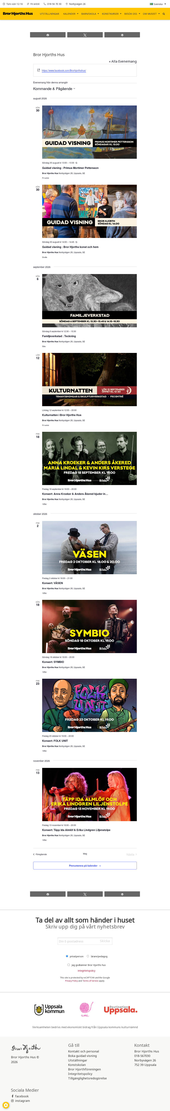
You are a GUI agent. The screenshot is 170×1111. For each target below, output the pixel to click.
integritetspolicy (86, 970)
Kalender (69, 13)
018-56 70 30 (54, 3)
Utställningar (49, 13)
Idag (85, 853)
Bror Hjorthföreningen (84, 1069)
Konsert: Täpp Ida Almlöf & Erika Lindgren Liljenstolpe (76, 830)
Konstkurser (110, 13)
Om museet (150, 13)
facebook (22, 1096)
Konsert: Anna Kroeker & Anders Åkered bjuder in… (75, 494)
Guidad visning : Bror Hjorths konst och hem (70, 247)
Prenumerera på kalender (83, 865)
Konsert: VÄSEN (52, 583)
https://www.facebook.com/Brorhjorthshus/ (64, 70)
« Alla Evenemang (123, 61)
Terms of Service (90, 980)
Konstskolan (77, 1065)
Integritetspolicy (80, 1074)
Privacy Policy (71, 980)
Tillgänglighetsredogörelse (87, 1078)
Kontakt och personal (83, 1051)
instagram (22, 1101)
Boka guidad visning (82, 1056)
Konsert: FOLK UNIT (55, 741)
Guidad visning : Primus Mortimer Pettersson (70, 168)
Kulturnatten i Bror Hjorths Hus (61, 415)
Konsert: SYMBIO (53, 662)
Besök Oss (130, 13)
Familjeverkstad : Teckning (59, 336)
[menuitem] (49, 14)
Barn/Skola (88, 13)
